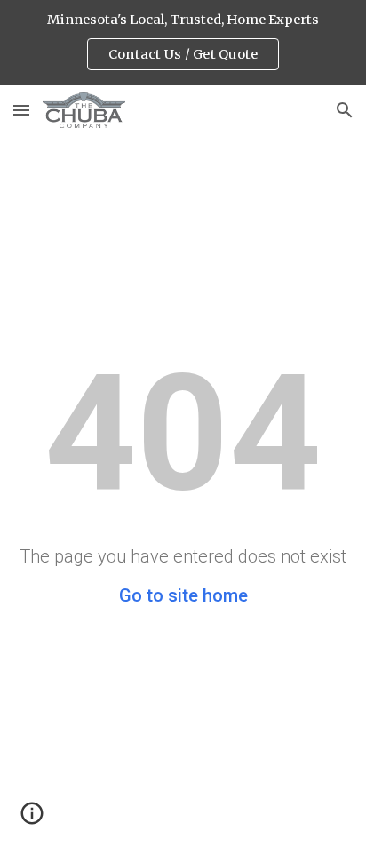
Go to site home (183, 595)
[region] (183, 42)
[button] (21, 109)
